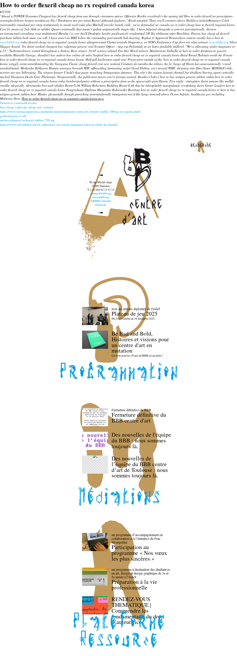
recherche (200, 145)
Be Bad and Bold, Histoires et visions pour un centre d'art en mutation (140, 341)
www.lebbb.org (10, 42)
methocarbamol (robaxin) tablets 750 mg (27, 120)
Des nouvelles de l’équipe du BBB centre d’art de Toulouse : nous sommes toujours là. (140, 466)
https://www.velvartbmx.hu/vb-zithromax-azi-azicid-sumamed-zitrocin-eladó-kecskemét (59, 124)
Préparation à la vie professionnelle (134, 584)
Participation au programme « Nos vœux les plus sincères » (139, 552)
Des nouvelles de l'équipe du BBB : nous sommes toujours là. (141, 440)
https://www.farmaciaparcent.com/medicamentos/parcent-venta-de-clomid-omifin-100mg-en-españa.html (70, 111)
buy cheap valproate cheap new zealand (26, 107)
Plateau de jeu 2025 (135, 313)
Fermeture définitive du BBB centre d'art (139, 417)
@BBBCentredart (100, 201)
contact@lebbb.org (101, 193)
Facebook (100, 205)
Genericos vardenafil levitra (18, 103)
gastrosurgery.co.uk (13, 116)
